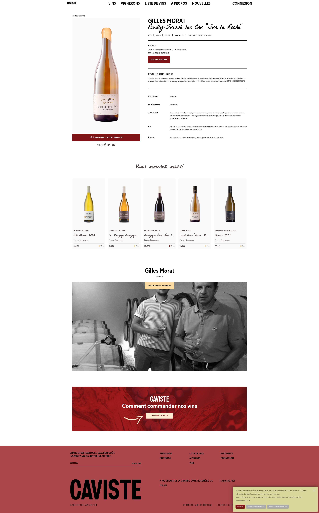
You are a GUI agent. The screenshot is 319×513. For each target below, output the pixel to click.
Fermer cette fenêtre (314, 490)
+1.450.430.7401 (227, 480)
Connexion (242, 3)
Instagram (166, 453)
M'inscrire (136, 463)
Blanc (158, 35)
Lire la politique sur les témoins (256, 507)
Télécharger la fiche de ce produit (106, 137)
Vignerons (130, 3)
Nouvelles (201, 3)
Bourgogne (179, 35)
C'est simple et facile (159, 416)
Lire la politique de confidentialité (278, 507)
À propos (179, 3)
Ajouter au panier (159, 59)
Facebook (165, 458)
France (167, 35)
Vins (112, 3)
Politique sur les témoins (197, 505)
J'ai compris (240, 507)
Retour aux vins (79, 16)
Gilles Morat (167, 21)
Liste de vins (155, 3)
